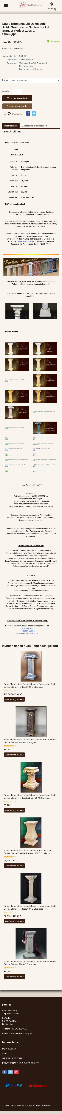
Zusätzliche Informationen (34, 126)
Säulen (38, 518)
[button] (57, 11)
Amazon (48, 531)
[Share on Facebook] (28, 113)
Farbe (5, 80)
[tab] (11, 126)
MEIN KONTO (9, 1049)
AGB (4, 1053)
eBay (27, 531)
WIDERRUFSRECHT (12, 1058)
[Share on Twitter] (34, 113)
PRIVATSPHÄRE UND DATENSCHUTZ (20, 1063)
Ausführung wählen (14, 699)
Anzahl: (6, 91)
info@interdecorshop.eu (20, 1033)
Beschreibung (10, 126)
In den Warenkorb (19, 98)
